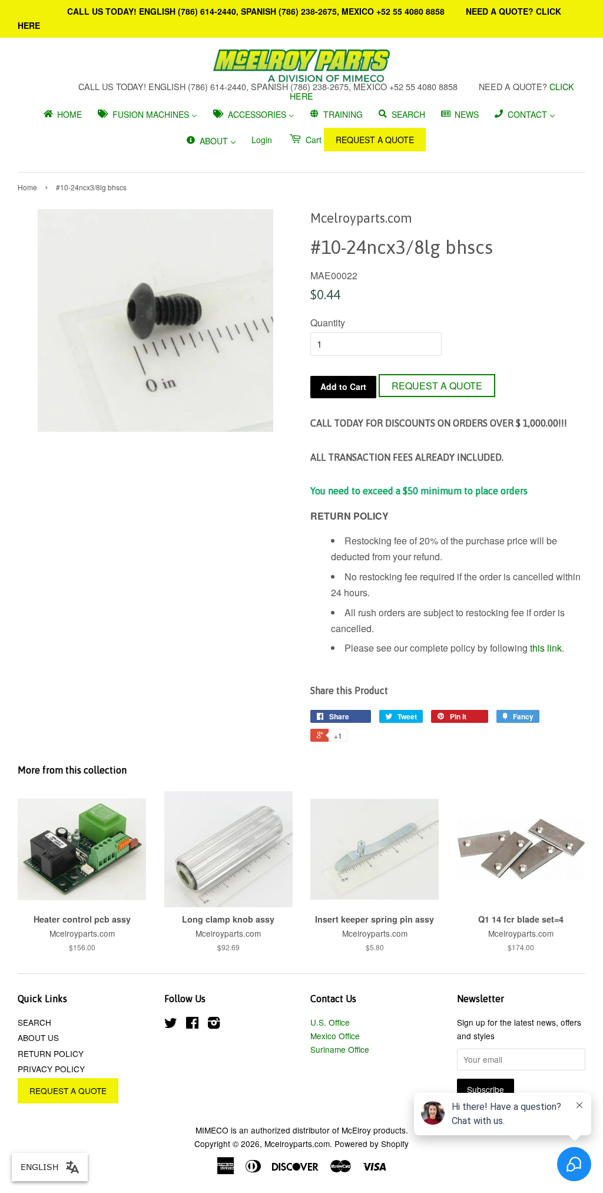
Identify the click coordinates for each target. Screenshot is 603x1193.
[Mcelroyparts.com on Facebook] (192, 1024)
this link (546, 648)
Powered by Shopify (371, 1143)
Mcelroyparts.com (297, 1143)
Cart (312, 140)
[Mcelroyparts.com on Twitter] (170, 1024)
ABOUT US (38, 1037)
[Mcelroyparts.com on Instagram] (213, 1024)
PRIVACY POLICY (51, 1069)
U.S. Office (330, 1022)
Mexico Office (335, 1036)
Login (261, 140)
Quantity (327, 322)
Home (27, 187)
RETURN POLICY (51, 1053)
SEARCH (34, 1022)
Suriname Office (339, 1049)
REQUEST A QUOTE (375, 140)
